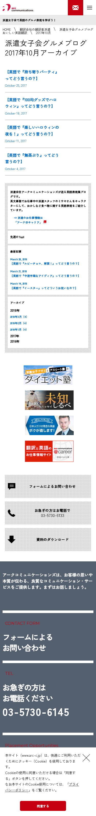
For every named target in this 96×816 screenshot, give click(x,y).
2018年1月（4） (19, 329)
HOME (7, 29)
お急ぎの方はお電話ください (36, 700)
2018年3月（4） (19, 317)
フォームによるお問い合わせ (28, 642)
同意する (43, 806)
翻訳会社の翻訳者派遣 (35, 29)
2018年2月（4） (19, 323)
